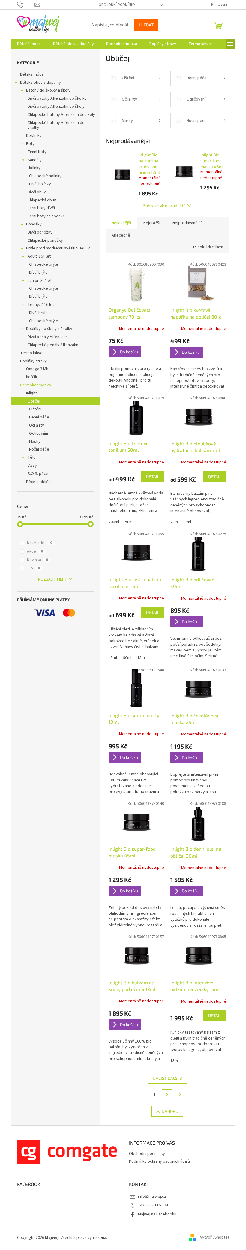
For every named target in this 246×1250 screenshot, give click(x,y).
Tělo (32, 457)
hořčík (31, 377)
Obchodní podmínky (117, 5)
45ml (113, 658)
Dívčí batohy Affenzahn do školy (56, 107)
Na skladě (39, 543)
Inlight (31, 393)
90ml (127, 658)
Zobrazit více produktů (164, 205)
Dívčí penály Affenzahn (48, 337)
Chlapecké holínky (45, 176)
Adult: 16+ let (39, 256)
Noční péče (39, 449)
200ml (114, 522)
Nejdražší (151, 223)
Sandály (35, 160)
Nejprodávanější (187, 223)
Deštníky (34, 136)
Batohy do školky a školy (48, 90)
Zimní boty (37, 152)
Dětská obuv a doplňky (40, 83)
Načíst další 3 (167, 1078)
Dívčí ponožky (40, 232)
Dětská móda (32, 74)
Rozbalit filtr (52, 579)
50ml (129, 522)
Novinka (37, 560)
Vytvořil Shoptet (214, 1238)
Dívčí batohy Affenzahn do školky (57, 98)
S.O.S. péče (38, 474)
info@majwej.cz (152, 1197)
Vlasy (32, 466)
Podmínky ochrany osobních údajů (159, 1161)
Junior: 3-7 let (40, 281)
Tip (33, 568)
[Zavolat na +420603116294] (26, 4)
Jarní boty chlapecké (46, 216)
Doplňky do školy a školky (49, 329)
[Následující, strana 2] (167, 1094)
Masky (34, 442)
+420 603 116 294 (153, 1205)
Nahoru (170, 1111)
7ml (188, 522)
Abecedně (121, 235)
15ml (141, 658)
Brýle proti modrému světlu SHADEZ (58, 248)
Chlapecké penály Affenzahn (53, 345)
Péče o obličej (39, 482)
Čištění (35, 409)
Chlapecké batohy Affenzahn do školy (61, 115)
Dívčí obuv (37, 192)
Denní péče (39, 417)
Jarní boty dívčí (41, 208)
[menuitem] (29, 44)
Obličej (34, 401)
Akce (35, 551)
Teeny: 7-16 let (41, 305)
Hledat (146, 24)
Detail (152, 476)
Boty (30, 144)
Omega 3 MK (37, 369)
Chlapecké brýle (43, 264)
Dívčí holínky (40, 184)
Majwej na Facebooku (157, 1214)
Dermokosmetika (35, 385)
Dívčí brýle (38, 273)
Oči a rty (36, 425)
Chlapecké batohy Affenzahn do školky (56, 125)
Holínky (34, 168)
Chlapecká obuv (42, 200)
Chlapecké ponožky (45, 240)
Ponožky (34, 224)
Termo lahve (31, 353)
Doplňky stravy (33, 361)
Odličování (38, 433)
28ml (174, 522)
